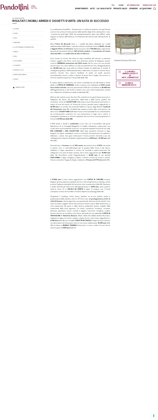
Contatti (17, 65)
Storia (16, 29)
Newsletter (20, 87)
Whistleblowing (20, 74)
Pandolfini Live (149, 5)
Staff (16, 33)
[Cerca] (154, 8)
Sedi (15, 38)
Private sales (120, 9)
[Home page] (19, 7)
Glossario (18, 61)
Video (16, 79)
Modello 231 (18, 70)
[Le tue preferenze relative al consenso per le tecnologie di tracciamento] (153, 415)
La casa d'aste (104, 9)
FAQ (15, 56)
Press (16, 52)
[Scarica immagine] (128, 42)
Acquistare (146, 9)
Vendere (133, 9)
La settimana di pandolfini (24, 47)
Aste (92, 9)
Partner (17, 42)
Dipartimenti (81, 9)
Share (121, 5)
